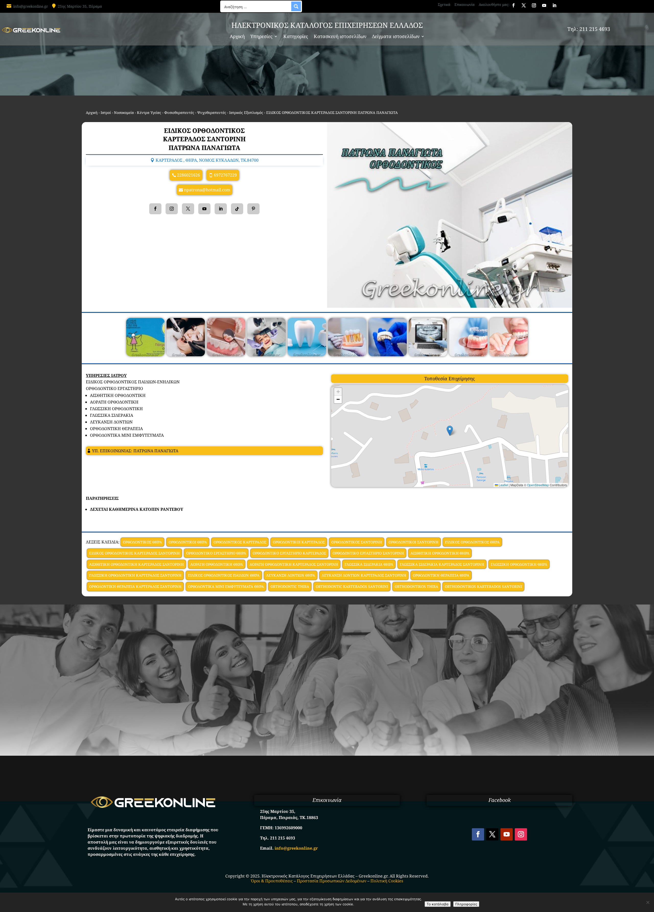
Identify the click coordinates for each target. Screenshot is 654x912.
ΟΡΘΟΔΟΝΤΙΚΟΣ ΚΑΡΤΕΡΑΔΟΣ (240, 542)
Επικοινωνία (464, 4)
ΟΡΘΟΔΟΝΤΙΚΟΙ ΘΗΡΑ (188, 542)
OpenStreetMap (538, 485)
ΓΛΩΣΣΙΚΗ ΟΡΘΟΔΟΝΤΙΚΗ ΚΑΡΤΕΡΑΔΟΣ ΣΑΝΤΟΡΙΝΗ (135, 575)
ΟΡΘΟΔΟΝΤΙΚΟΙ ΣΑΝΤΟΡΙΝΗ (413, 542)
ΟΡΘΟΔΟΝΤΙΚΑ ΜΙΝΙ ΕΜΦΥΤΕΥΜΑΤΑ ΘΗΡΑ (226, 586)
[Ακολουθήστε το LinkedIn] (554, 5)
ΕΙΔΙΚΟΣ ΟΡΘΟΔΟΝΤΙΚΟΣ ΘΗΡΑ (472, 542)
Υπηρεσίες (261, 36)
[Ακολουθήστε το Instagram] (534, 5)
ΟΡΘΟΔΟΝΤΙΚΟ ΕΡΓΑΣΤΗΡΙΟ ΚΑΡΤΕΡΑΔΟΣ (289, 553)
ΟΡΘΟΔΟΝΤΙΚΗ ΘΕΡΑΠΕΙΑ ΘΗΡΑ (441, 575)
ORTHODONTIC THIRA (290, 586)
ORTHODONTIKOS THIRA (416, 586)
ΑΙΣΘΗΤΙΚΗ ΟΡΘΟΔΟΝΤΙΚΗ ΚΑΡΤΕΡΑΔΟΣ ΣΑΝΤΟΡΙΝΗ (136, 564)
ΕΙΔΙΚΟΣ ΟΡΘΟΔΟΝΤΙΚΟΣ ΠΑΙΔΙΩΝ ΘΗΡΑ (224, 575)
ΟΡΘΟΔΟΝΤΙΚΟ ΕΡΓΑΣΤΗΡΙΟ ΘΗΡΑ (216, 553)
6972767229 (225, 175)
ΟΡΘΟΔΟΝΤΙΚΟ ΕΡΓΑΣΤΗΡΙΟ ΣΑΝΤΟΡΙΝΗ (368, 553)
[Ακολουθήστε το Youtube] (544, 5)
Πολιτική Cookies (386, 881)
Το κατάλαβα (438, 904)
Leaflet (503, 485)
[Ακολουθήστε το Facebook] (513, 5)
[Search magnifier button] (296, 6)
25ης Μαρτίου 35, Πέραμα (80, 6)
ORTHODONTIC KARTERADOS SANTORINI (352, 586)
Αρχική (237, 36)
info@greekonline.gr (30, 6)
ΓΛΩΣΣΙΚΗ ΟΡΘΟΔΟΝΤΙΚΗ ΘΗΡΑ (519, 564)
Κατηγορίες (295, 36)
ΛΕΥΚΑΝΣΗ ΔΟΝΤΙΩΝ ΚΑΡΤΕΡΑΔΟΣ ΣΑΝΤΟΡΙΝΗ (364, 575)
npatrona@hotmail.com (207, 190)
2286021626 (188, 175)
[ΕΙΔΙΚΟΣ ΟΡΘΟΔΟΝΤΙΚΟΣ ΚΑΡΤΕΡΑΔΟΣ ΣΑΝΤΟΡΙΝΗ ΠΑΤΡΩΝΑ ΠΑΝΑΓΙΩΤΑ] (145, 355)
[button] (450, 430)
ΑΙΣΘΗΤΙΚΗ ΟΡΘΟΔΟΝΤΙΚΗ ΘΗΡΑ (440, 553)
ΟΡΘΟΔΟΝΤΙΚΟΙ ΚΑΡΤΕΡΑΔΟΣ (299, 542)
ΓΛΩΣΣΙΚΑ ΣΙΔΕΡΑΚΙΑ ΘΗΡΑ (369, 564)
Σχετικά (444, 4)
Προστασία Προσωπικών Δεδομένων (331, 881)
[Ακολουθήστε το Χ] (524, 5)
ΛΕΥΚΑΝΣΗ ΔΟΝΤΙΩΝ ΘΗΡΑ (290, 575)
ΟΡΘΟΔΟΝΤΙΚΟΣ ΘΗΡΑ (142, 542)
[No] (647, 902)
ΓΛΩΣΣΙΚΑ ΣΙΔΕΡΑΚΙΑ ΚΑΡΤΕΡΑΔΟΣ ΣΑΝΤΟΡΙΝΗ (442, 564)
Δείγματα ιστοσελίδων (395, 36)
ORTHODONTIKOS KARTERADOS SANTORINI (483, 586)
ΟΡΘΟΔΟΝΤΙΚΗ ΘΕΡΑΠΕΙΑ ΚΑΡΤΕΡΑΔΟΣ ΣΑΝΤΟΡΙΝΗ (135, 586)
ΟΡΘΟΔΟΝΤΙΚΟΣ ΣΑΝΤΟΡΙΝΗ (356, 542)
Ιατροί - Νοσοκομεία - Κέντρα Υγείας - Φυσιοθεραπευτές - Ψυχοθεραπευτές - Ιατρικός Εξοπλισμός (182, 112)
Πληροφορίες (466, 904)
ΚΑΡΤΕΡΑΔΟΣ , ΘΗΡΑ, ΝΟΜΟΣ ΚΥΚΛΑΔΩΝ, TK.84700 (207, 160)
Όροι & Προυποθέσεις (272, 881)
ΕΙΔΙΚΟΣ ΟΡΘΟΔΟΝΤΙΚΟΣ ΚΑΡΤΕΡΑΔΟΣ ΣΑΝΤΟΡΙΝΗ (134, 553)
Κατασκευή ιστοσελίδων (340, 36)
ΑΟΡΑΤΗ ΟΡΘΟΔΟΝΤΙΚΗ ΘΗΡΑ (216, 564)
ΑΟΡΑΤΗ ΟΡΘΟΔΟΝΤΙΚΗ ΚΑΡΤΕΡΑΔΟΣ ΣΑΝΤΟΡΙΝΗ (294, 564)
